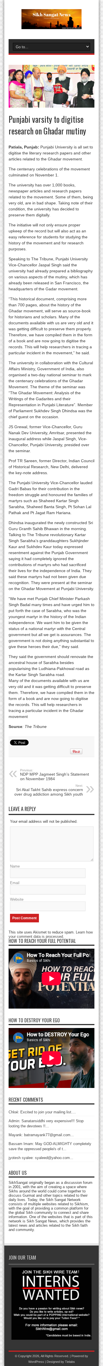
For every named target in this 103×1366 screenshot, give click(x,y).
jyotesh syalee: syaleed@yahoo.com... (41, 1158)
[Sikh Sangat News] (51, 25)
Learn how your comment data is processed (51, 934)
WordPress (36, 1361)
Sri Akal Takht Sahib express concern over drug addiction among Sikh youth (48, 790)
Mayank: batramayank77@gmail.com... (41, 1135)
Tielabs (70, 1361)
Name (15, 866)
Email (14, 883)
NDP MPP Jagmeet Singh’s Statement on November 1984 (54, 774)
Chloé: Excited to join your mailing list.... (42, 1112)
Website (16, 899)
